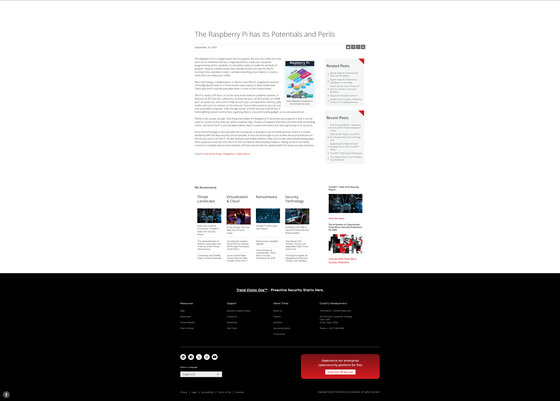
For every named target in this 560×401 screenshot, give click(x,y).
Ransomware (266, 196)
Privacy (183, 392)
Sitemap (240, 392)
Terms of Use (224, 392)
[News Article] (348, 47)
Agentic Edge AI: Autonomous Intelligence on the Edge (342, 81)
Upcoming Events (281, 328)
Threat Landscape (206, 198)
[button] (201, 374)
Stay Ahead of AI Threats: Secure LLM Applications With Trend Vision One (297, 245)
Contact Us (232, 316)
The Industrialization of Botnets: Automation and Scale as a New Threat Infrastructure (209, 245)
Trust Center (279, 334)
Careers (277, 316)
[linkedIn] (363, 47)
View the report (336, 218)
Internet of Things (213, 153)
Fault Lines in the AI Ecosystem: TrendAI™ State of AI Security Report (208, 225)
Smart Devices (243, 153)
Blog (182, 310)
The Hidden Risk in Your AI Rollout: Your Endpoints (345, 158)
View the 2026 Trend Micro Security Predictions (342, 260)
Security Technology (294, 198)
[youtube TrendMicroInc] (215, 357)
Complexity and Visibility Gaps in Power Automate (209, 256)
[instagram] (207, 357)
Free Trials (232, 328)
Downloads (232, 322)
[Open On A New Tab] (358, 47)
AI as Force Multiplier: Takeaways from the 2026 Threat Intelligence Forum (344, 128)
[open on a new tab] (199, 357)
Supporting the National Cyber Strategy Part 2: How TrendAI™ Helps (343, 146)
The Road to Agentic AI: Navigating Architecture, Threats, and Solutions (297, 258)
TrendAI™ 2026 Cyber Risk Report (346, 153)
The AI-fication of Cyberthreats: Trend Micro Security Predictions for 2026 (265, 254)
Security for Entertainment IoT (343, 95)
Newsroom (185, 316)
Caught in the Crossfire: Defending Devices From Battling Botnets (345, 100)
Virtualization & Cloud (237, 198)
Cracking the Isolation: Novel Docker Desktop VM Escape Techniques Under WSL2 (238, 245)
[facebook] (353, 47)
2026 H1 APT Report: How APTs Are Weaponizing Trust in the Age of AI (344, 137)
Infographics (229, 153)
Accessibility (208, 392)
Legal (194, 392)
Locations (277, 322)
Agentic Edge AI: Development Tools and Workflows (343, 74)
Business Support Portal (238, 310)
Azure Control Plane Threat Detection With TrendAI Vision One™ (237, 258)
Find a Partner (187, 328)
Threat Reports (187, 322)
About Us (277, 310)
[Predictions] (346, 243)
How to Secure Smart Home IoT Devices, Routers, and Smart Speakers (343, 89)
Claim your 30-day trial (339, 371)
